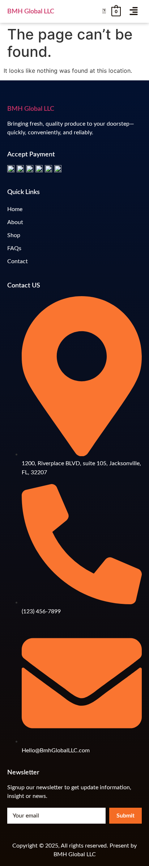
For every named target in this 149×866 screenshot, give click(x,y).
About (15, 222)
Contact (17, 261)
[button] (133, 11)
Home (14, 209)
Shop (13, 235)
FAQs (14, 248)
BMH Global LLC (30, 11)
